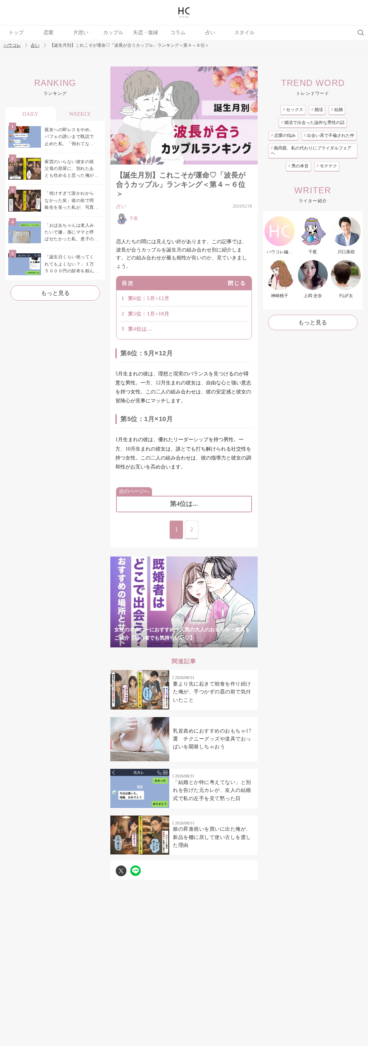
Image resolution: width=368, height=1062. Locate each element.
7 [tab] (227, 643)
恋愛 (48, 32)
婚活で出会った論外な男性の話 (313, 122)
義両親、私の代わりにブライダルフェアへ (311, 151)
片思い (80, 32)
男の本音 (298, 165)
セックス (293, 109)
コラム (177, 32)
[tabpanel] (184, 602)
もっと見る (55, 293)
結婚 (337, 109)
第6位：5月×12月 (149, 298)
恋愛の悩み (283, 135)
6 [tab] (212, 643)
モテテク (327, 165)
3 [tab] (169, 643)
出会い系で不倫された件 (329, 135)
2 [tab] (155, 643)
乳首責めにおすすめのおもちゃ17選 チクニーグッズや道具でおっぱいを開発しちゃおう (212, 739)
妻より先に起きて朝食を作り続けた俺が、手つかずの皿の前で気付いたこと (212, 692)
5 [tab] (198, 643)
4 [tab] (184, 643)
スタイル (244, 32)
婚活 (317, 109)
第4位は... (140, 329)
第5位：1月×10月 (149, 314)
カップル (113, 32)
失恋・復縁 (145, 32)
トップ (16, 32)
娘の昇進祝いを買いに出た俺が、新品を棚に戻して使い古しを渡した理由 (212, 837)
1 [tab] (140, 643)
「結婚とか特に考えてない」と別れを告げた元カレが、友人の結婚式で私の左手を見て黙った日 (212, 790)
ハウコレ (12, 45)
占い (210, 32)
